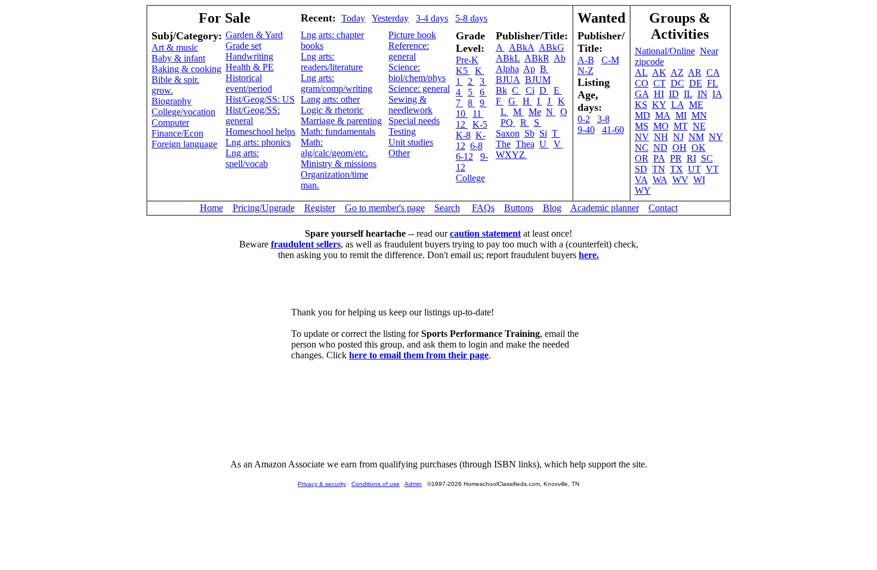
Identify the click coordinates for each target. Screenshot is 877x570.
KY (659, 105)
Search (447, 208)
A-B (586, 60)
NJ (678, 137)
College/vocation (183, 112)
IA (717, 94)
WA (660, 180)
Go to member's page (385, 208)
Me (535, 112)
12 (462, 124)
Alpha (507, 69)
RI (691, 158)
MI (681, 115)
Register (319, 208)
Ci (530, 90)
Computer (170, 122)
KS (641, 105)
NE (699, 126)
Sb (529, 133)
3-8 (603, 119)
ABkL (508, 58)
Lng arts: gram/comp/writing (336, 83)
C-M (610, 60)
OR (642, 158)
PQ (508, 122)
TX (676, 169)
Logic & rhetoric (332, 110)
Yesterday (390, 18)
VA (641, 180)
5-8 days (471, 18)
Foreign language (184, 144)
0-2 (584, 119)
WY (643, 190)
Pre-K (467, 60)
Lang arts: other (330, 99)
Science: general (419, 88)
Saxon (508, 133)
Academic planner (604, 208)
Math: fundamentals (338, 131)
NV (642, 137)
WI (699, 180)
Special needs (414, 121)
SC (707, 158)
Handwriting (249, 56)
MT (681, 126)
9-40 (586, 130)
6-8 (476, 146)
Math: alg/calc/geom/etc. (334, 147)
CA (713, 72)
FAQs (483, 208)
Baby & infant (178, 58)
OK (698, 147)
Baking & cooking (186, 69)
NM (696, 137)
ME (696, 105)
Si (543, 133)
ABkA (522, 47)
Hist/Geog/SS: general (253, 115)
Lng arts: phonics (258, 142)
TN (658, 169)
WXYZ (511, 155)
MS (642, 126)
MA (663, 115)
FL (712, 83)
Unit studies (410, 142)
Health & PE (250, 67)
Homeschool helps (260, 131)
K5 (463, 71)
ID (674, 94)
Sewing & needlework (410, 104)
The (503, 144)
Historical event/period (249, 83)
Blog (552, 208)
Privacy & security (322, 484)
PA (659, 158)
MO (661, 126)
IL (688, 94)
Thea (525, 144)
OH (679, 147)
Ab (560, 58)
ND (660, 147)
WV (680, 180)
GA (642, 94)
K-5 (480, 124)
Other (399, 153)
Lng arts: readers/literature (332, 61)
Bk (501, 90)
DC (677, 83)
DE (695, 83)
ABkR (536, 58)
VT (712, 169)
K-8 (463, 135)
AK (659, 72)
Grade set (243, 46)
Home (211, 208)
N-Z (586, 71)
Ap (529, 69)
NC (642, 147)
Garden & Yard (254, 35)
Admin (413, 484)
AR (695, 72)
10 (462, 114)
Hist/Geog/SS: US (260, 99)
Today (353, 18)
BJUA (508, 80)
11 (478, 114)
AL (641, 72)
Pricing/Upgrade (264, 208)
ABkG (551, 47)
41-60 (613, 130)
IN (702, 94)
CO (642, 83)
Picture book (412, 35)
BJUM (538, 80)
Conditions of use (375, 484)
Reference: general (408, 51)
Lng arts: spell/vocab (247, 158)
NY (716, 137)
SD (641, 169)
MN (699, 115)
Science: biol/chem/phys (417, 72)
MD (642, 115)
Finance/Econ (177, 133)
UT (694, 169)
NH (661, 137)
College (470, 178)
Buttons (518, 208)
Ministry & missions (338, 164)
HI (659, 94)
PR (676, 158)
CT (659, 83)
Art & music (175, 47)
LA (677, 105)
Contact (663, 208)
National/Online (665, 51)
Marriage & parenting (341, 121)
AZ (677, 72)
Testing (402, 131)
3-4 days (432, 18)
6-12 (464, 156)
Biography (172, 101)
